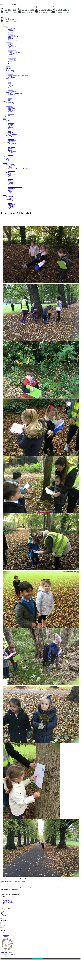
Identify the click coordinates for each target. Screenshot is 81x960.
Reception (10, 881)
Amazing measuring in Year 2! (9, 902)
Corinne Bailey (17, 881)
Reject (36, 958)
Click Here (4, 915)
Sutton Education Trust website (7, 952)
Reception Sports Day (7, 900)
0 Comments (22, 881)
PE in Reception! (6, 903)
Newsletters (5, 936)
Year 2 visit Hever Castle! (8, 901)
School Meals (5, 932)
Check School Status (6, 918)
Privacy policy (40, 958)
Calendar (5, 933)
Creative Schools (12, 956)
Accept (33, 958)
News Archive (6, 935)
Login (17, 956)
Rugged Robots (6, 899)
